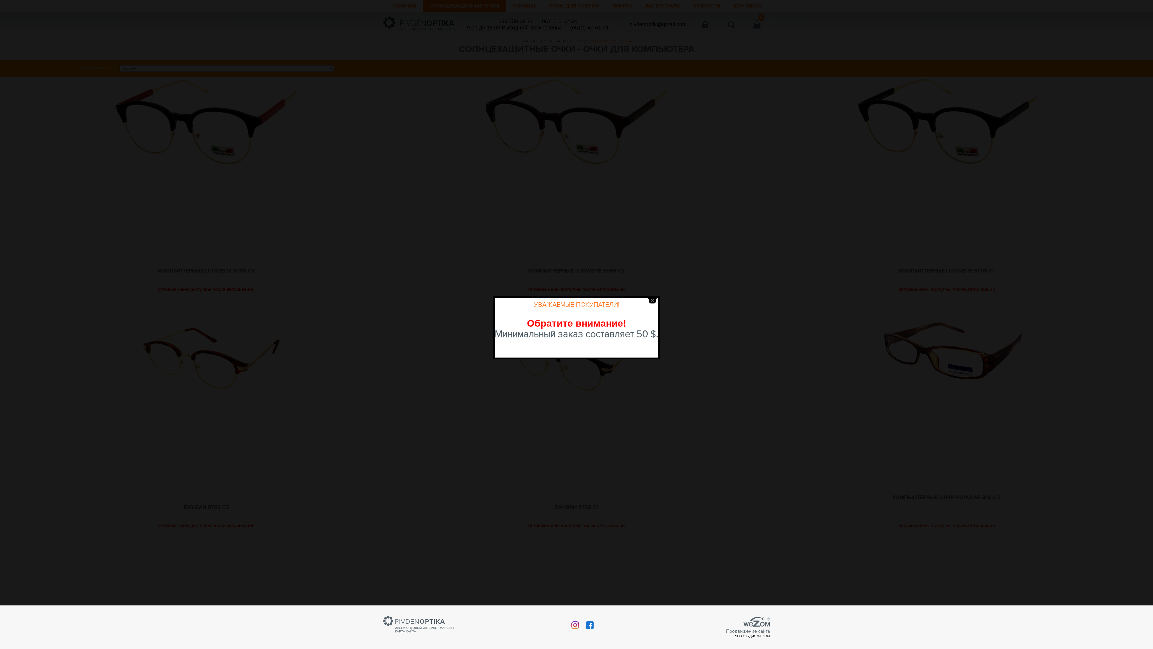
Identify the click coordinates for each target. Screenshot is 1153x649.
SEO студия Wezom (752, 636)
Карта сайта (405, 631)
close (652, 300)
